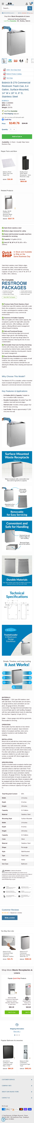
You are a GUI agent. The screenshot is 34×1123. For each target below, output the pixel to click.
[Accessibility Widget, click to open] (3, 1120)
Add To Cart (11, 1012)
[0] (30, 4)
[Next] (27, 998)
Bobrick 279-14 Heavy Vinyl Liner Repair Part (8, 173)
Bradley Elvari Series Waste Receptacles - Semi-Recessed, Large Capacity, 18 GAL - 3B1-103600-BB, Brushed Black (25, 174)
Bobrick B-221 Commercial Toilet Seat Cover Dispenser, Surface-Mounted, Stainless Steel (8, 954)
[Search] (29, 8)
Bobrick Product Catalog (13, 74)
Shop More (17, 16)
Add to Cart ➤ (17, 136)
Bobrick (28, 21)
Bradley (22, 21)
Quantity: (5, 129)
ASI (18, 21)
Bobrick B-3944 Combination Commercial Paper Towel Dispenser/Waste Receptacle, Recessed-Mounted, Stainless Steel (25, 1063)
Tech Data (9, 78)
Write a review (10, 917)
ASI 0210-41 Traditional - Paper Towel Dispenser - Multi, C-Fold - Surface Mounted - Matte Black (8, 1063)
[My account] (27, 4)
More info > (17, 1031)
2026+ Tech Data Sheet (13, 70)
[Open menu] (3, 4)
